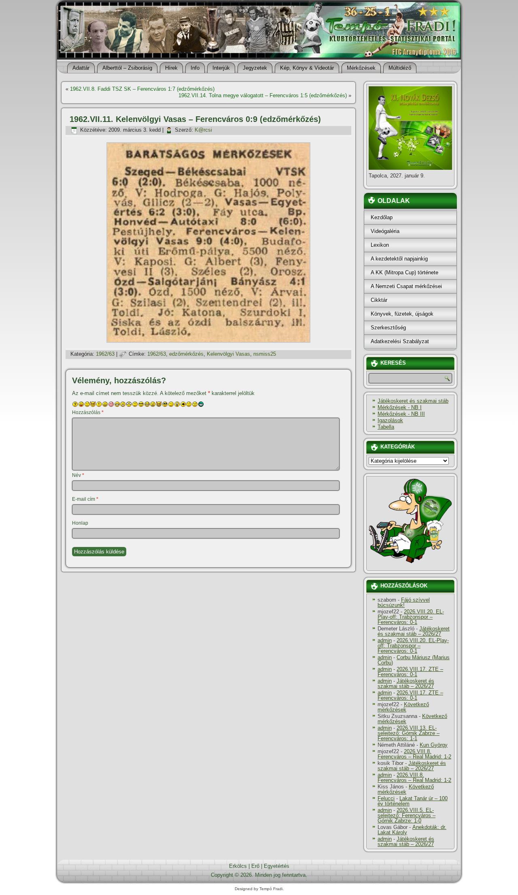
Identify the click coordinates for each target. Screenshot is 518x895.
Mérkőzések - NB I (400, 407)
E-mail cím (85, 499)
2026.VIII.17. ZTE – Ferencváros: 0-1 (410, 671)
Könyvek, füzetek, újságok (402, 314)
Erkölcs (238, 866)
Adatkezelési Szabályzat (400, 341)
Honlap (80, 523)
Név (78, 475)
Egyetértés (276, 866)
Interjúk (221, 68)
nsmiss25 (264, 354)
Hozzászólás (88, 412)
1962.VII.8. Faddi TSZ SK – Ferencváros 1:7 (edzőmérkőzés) (142, 89)
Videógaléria (385, 231)
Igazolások (390, 420)
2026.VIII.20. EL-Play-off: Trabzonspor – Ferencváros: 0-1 (411, 617)
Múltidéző (399, 68)
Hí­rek (171, 68)
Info (195, 68)
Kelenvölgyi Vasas (228, 354)
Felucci (386, 798)
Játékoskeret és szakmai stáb (413, 401)
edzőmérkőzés (186, 354)
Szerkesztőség (388, 328)
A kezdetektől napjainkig (399, 259)
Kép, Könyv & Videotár (307, 68)
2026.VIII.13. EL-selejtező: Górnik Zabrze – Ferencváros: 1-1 (408, 733)
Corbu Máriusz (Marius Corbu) (414, 660)
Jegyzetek (255, 68)
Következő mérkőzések (403, 707)
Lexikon (380, 245)
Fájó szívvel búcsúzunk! (404, 602)
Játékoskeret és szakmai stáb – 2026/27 (414, 631)
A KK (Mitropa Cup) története (404, 272)
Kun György (434, 745)
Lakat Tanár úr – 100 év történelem (413, 801)
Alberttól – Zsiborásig (127, 68)
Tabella (386, 427)
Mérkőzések (361, 68)
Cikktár (379, 300)
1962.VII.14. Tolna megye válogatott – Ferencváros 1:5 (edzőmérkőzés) (262, 95)
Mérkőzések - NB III (401, 414)
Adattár (80, 68)
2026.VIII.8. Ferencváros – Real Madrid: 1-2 (414, 754)
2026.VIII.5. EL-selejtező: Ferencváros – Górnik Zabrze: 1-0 (406, 815)
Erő (255, 866)
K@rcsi (203, 130)
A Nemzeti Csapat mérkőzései (406, 286)
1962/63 (105, 354)
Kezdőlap (382, 217)
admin (385, 640)
